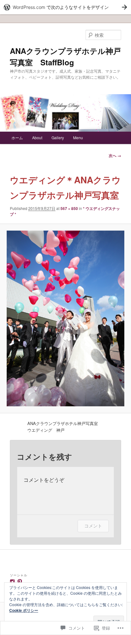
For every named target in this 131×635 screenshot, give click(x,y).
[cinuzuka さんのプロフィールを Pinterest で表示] (19, 581)
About (37, 137)
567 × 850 (69, 208)
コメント (93, 525)
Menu (78, 137)
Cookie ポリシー (23, 610)
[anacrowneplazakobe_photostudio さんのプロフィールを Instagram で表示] (12, 581)
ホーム (17, 137)
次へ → (115, 155)
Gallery (58, 137)
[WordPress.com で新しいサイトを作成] (65, 7)
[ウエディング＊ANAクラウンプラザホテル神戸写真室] (65, 318)
